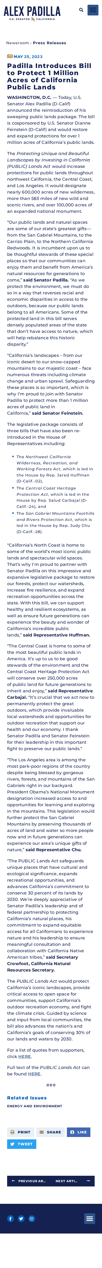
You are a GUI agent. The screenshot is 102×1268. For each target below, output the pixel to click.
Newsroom (17, 43)
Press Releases (49, 43)
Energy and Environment (34, 1106)
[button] (81, 10)
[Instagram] (31, 1218)
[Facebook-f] (10, 1218)
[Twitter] (21, 1218)
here (24, 1056)
